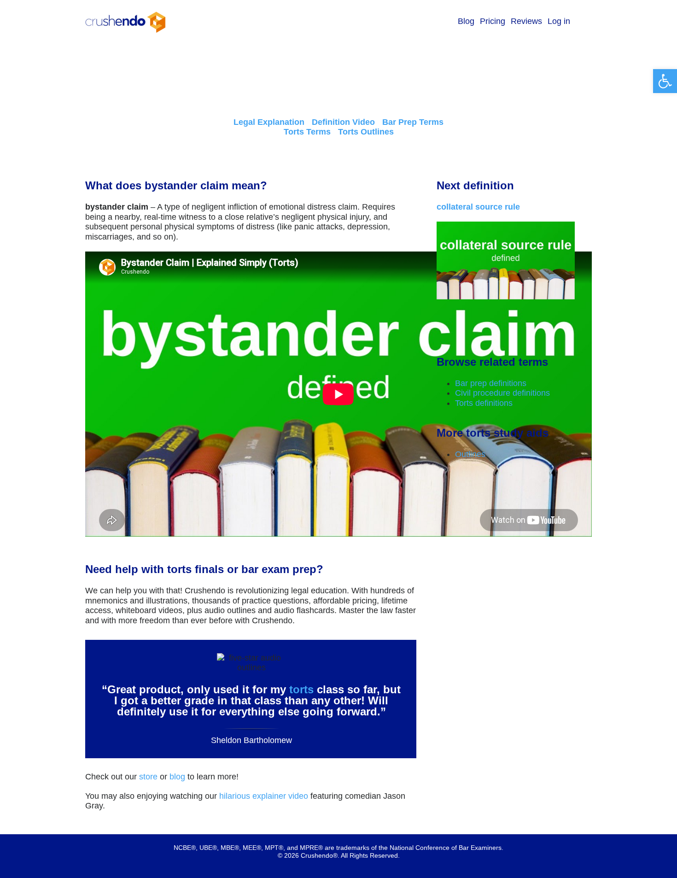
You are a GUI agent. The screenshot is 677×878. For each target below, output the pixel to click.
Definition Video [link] (343, 122)
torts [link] (301, 689)
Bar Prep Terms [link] (413, 122)
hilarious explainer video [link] (263, 796)
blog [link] (177, 776)
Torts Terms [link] (307, 131)
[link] (665, 81)
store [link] (148, 776)
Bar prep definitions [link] (490, 383)
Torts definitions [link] (484, 403)
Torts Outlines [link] (366, 131)
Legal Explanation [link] (268, 122)
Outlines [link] (470, 454)
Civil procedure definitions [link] (502, 393)
